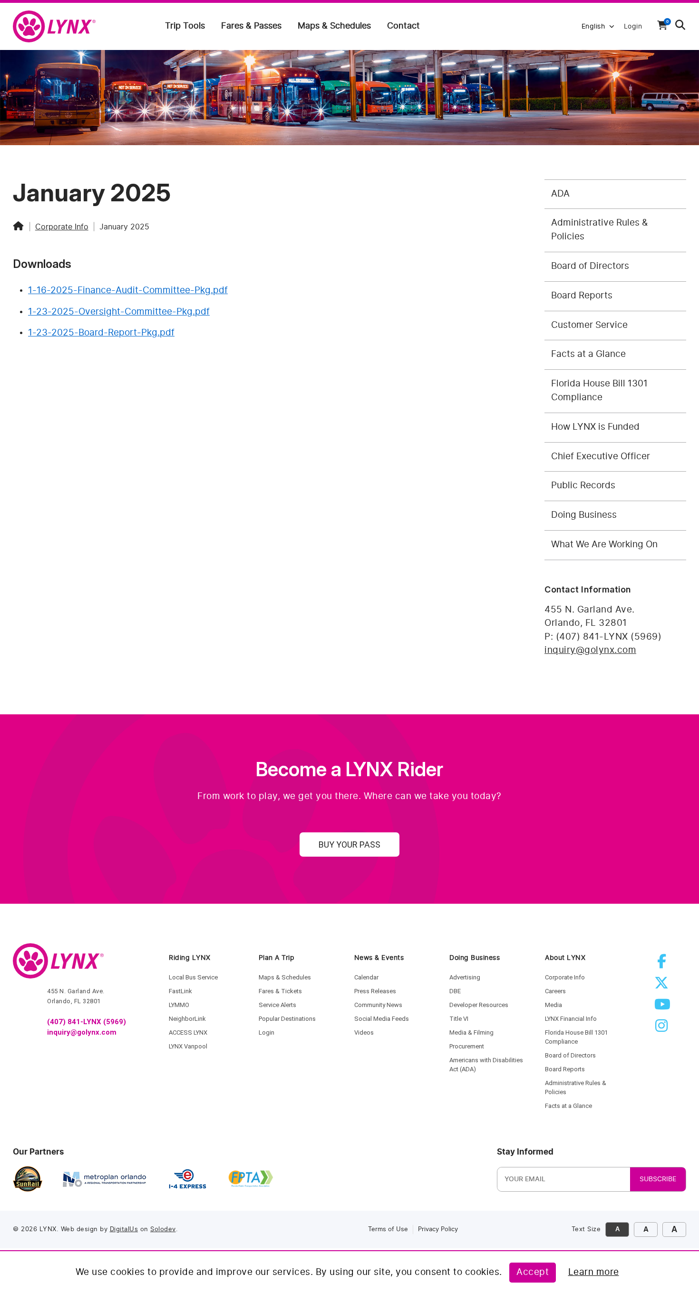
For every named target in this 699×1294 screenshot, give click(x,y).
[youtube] (663, 1007)
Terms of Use (388, 1229)
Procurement (466, 1046)
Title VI (458, 1018)
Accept (532, 1272)
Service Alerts (277, 1004)
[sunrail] (28, 1179)
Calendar (366, 977)
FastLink (180, 991)
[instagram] (663, 1028)
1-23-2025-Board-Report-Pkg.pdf (101, 332)
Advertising (464, 977)
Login (633, 26)
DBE (455, 991)
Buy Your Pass (349, 844)
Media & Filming (471, 1032)
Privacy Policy (438, 1229)
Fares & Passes (251, 26)
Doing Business (474, 957)
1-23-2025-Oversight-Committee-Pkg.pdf (119, 311)
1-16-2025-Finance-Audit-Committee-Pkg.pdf (128, 290)
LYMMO (179, 1004)
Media (553, 1004)
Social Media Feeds (381, 1018)
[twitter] (663, 985)
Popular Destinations (287, 1018)
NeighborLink (187, 1018)
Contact (403, 26)
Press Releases (375, 991)
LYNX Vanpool (188, 1046)
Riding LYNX (190, 957)
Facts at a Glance (568, 1105)
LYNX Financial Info (571, 1018)
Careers (555, 991)
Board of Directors (570, 1055)
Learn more (593, 1272)
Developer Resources (478, 1004)
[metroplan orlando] (104, 1179)
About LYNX (565, 957)
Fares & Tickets (280, 991)
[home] (58, 27)
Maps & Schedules (334, 26)
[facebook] (663, 964)
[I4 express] (187, 1179)
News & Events (379, 957)
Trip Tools (185, 26)
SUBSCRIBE (658, 1179)
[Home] (18, 227)
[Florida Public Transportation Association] (250, 1179)
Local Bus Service (193, 977)
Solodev (163, 1229)
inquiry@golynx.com (590, 650)
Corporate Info (61, 227)
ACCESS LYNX (188, 1032)
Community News (378, 1004)
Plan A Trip (277, 957)
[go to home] (58, 965)
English (593, 26)
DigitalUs (124, 1229)
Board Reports (565, 1069)
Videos (364, 1032)
